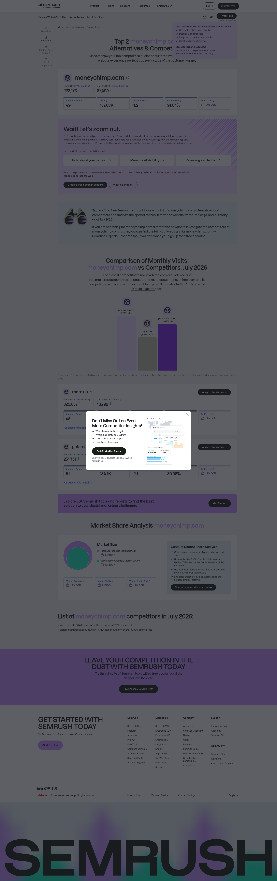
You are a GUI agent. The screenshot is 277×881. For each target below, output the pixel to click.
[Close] (187, 414)
